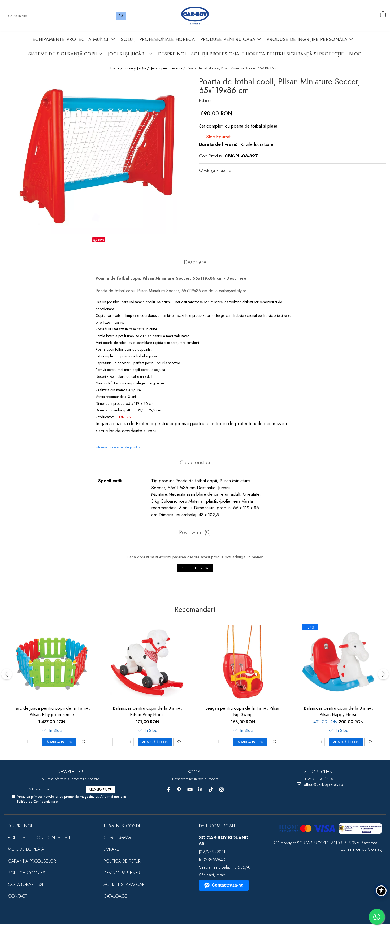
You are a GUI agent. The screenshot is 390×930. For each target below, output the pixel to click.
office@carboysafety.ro (322, 784)
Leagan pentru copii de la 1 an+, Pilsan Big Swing (242, 711)
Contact (17, 896)
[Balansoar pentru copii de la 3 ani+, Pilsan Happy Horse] (338, 662)
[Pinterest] (179, 789)
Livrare (111, 849)
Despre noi (20, 826)
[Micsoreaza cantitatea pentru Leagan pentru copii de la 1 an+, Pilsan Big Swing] (211, 742)
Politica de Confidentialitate (37, 801)
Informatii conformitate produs (118, 447)
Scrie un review (195, 568)
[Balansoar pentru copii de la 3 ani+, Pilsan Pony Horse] (147, 662)
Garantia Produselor (32, 861)
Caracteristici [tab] (195, 462)
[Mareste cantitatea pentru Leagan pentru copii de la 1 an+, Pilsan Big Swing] (226, 742)
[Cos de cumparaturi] (383, 14)
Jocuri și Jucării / (137, 68)
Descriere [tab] (195, 262)
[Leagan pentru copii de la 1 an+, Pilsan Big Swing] (243, 662)
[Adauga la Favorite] (83, 742)
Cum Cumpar (117, 837)
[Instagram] (221, 789)
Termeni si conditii (123, 826)
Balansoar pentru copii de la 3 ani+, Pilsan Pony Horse (147, 711)
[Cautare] (121, 16)
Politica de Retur (122, 861)
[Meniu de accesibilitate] (381, 890)
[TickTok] (211, 789)
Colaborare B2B (26, 884)
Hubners (205, 100)
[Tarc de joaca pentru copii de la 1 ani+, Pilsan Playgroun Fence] (52, 662)
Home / (116, 68)
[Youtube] (189, 789)
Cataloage (115, 896)
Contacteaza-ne (227, 885)
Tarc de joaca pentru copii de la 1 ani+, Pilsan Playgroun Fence (52, 711)
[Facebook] (168, 789)
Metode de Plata (26, 849)
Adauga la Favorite (217, 170)
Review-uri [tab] (194, 532)
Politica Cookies (26, 873)
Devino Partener (121, 873)
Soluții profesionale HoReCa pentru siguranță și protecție (267, 54)
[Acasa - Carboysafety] (195, 16)
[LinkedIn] (200, 789)
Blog (355, 54)
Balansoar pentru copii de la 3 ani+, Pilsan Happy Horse (338, 711)
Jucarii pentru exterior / (168, 68)
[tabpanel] (97, 154)
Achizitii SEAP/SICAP (124, 884)
